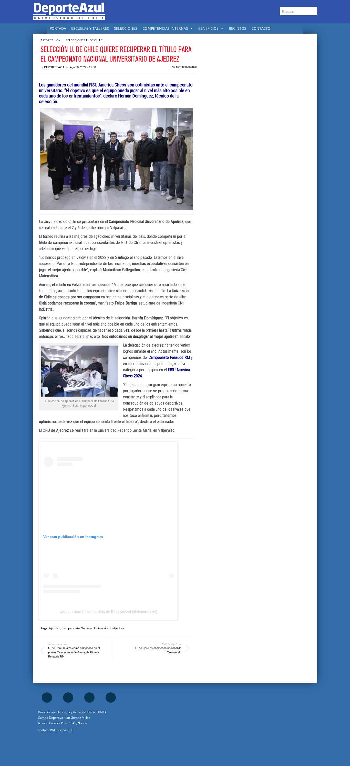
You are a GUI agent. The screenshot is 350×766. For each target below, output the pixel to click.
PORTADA (58, 28)
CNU (59, 40)
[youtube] (111, 697)
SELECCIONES (125, 28)
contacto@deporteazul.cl (55, 730)
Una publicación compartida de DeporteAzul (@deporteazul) (108, 612)
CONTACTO (261, 28)
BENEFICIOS (208, 28)
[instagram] (68, 697)
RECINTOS (237, 28)
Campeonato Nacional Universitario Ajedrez (92, 628)
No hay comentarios (184, 66)
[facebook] (47, 697)
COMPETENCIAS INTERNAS (165, 28)
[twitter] (89, 697)
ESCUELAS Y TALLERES (90, 28)
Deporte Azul (54, 67)
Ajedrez (46, 40)
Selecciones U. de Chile (84, 40)
